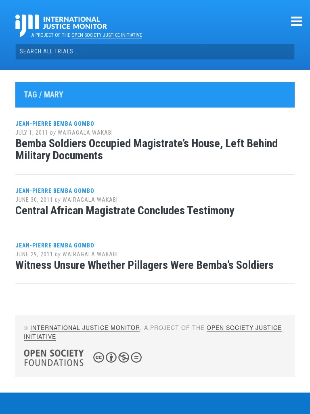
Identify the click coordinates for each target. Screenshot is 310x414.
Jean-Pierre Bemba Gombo (54, 123)
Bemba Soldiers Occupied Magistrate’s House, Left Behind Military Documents (146, 150)
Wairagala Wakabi (85, 132)
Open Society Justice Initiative (106, 35)
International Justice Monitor (85, 327)
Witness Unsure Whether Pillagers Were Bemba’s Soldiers (144, 265)
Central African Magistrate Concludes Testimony (124, 210)
